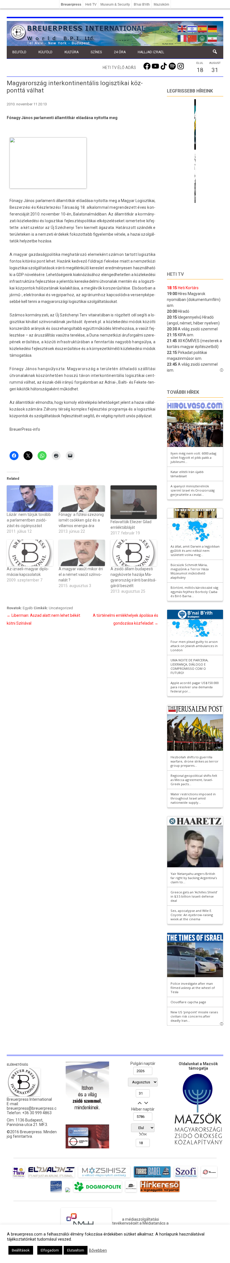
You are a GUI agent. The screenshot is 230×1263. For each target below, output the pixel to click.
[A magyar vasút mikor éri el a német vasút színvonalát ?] (82, 553)
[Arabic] (202, 38)
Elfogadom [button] (50, 1250)
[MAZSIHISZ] (104, 1177)
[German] (213, 28)
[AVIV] (19, 1177)
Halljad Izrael (151, 52)
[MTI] (209, 1177)
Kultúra (72, 52)
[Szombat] (56, 1192)
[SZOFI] (186, 1177)
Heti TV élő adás (119, 67)
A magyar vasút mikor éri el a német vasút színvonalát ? (81, 574)
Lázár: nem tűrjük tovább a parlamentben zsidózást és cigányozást (29, 520)
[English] (182, 28)
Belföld (19, 52)
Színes (96, 52)
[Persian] (213, 38)
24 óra (120, 52)
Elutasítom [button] (75, 1250)
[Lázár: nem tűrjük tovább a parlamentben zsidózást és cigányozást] (30, 498)
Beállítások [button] (21, 1250)
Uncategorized (61, 608)
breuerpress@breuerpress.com (34, 1108)
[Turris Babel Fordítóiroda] (152, 1177)
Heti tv (175, 274)
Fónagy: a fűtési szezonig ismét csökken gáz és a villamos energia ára (81, 520)
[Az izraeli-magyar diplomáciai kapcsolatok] (30, 553)
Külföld (45, 52)
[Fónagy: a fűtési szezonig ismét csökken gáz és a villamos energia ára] (82, 498)
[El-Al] (51, 1177)
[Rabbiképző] (67, 1192)
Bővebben (98, 1250)
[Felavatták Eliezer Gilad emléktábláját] (134, 502)
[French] (182, 38)
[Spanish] (202, 28)
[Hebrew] (192, 28)
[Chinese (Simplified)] (192, 38)
